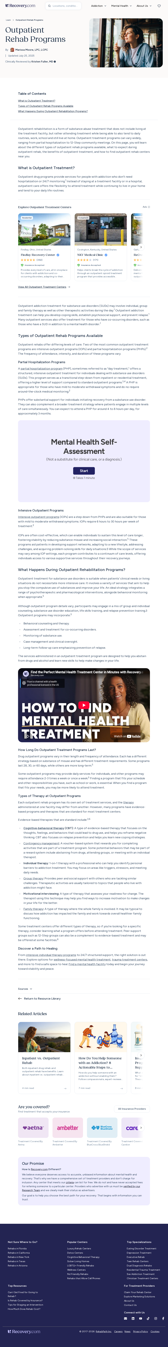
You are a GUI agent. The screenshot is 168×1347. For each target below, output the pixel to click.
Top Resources (17, 1285)
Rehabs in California (19, 1252)
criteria (70, 1182)
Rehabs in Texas (16, 1261)
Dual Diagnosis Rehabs (139, 1265)
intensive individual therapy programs (51, 955)
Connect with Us (134, 1312)
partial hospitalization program (42, 368)
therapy (128, 802)
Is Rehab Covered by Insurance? (25, 1300)
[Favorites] (159, 6)
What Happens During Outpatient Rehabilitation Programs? (53, 111)
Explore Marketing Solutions (139, 1296)
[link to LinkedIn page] (133, 1318)
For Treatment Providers (139, 1285)
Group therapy (33, 878)
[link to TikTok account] (148, 1318)
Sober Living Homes (78, 1261)
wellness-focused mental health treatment (82, 959)
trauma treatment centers (129, 959)
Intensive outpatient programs (38, 517)
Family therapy (33, 909)
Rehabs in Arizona (17, 1265)
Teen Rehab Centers (137, 1261)
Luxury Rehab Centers (79, 1248)
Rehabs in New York (18, 1257)
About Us (129, 1300)
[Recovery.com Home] (20, 6)
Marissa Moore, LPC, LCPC (31, 49)
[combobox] (63, 6)
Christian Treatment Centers (142, 1278)
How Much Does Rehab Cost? (24, 1309)
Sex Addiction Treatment (141, 1274)
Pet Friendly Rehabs (77, 1274)
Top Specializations (139, 1242)
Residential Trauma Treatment (143, 1269)
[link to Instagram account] (155, 1318)
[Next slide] (141, 247)
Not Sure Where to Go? (22, 1242)
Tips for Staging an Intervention (25, 1304)
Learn (8, 20)
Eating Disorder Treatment (141, 1248)
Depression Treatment (139, 1252)
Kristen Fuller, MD (42, 61)
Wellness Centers (76, 1269)
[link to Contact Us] (125, 1318)
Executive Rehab (136, 1257)
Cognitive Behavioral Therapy (83, 1257)
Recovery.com (39, 1169)
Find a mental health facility (87, 964)
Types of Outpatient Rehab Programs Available (45, 106)
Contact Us (130, 1305)
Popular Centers (77, 1242)
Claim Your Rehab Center (137, 1292)
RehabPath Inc (104, 1331)
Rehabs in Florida (17, 1248)
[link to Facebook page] (163, 1318)
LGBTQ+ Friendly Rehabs (80, 1265)
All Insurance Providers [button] (132, 1108)
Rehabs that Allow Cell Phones (83, 1278)
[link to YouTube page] (140, 1318)
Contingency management (41, 843)
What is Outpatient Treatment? (36, 100)
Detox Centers (75, 1252)
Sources (23, 988)
